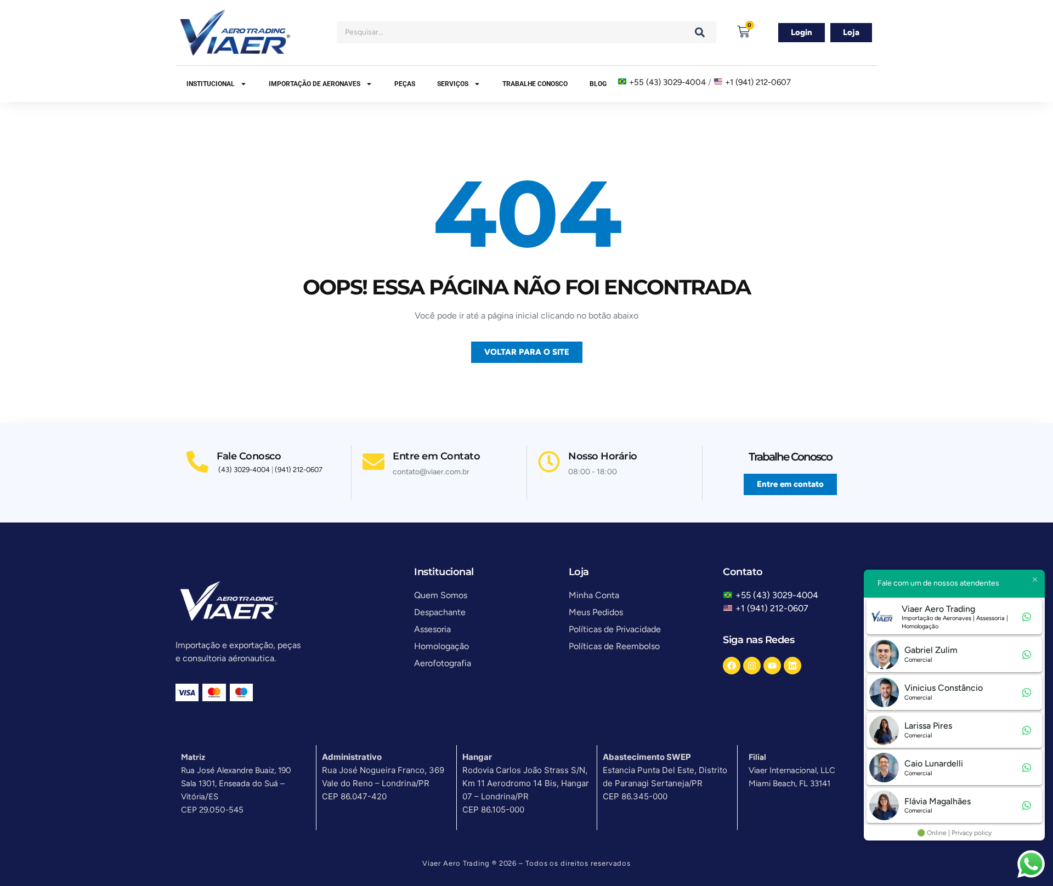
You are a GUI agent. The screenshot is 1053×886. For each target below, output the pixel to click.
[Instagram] (752, 665)
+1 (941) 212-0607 (758, 82)
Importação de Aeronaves (314, 84)
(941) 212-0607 (298, 469)
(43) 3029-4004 (244, 469)
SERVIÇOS (452, 84)
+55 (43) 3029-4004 (667, 82)
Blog (598, 84)
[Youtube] (772, 665)
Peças (404, 84)
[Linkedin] (792, 665)
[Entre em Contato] (373, 462)
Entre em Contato (436, 456)
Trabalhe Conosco (535, 84)
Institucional (210, 84)
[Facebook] (731, 665)
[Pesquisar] (699, 32)
